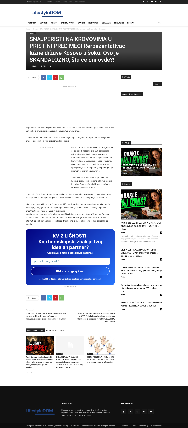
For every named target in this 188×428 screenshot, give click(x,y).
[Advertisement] (70, 105)
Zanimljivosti (67, 23)
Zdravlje (106, 23)
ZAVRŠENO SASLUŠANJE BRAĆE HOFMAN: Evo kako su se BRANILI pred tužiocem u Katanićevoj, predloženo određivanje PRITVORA (46, 316)
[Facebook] (143, 2)
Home (28, 29)
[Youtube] (160, 2)
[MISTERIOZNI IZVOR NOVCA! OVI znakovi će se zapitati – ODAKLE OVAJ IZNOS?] (141, 162)
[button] (159, 23)
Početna (50, 2)
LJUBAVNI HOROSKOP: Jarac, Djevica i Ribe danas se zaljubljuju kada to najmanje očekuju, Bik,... (141, 270)
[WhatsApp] (61, 77)
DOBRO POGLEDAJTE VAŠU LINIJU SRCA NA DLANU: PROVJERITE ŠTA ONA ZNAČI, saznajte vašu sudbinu (100, 359)
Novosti (44, 23)
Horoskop (93, 23)
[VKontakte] (156, 2)
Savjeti (81, 23)
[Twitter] (148, 2)
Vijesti (54, 23)
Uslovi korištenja (79, 2)
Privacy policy (67, 2)
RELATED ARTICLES (35, 330)
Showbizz (119, 23)
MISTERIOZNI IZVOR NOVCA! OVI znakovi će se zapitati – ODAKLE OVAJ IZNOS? (140, 168)
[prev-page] (27, 372)
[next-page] (31, 372)
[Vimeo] (152, 2)
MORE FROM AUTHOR (55, 330)
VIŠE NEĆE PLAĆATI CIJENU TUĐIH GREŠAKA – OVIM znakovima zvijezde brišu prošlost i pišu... (139, 252)
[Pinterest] (55, 77)
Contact (57, 2)
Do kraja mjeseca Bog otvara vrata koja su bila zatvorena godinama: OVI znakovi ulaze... (141, 288)
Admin (34, 66)
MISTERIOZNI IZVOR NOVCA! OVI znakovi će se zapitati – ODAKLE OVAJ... (141, 226)
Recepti (130, 23)
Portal (125, 174)
